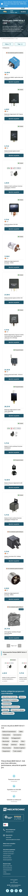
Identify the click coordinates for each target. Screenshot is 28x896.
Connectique (7, 703)
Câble (21, 731)
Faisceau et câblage (18, 710)
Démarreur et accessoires (11, 707)
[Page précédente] (8, 645)
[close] (27, 1)
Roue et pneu (7, 748)
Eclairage (5, 710)
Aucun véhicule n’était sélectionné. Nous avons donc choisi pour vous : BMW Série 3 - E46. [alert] (15, 3)
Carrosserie (17, 735)
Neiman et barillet (8, 713)
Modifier (23, 12)
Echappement (16, 738)
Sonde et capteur (19, 748)
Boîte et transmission (9, 731)
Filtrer (7, 44)
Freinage (5, 744)
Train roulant (17, 751)
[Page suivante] (19, 645)
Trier (19, 44)
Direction (5, 738)
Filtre (22, 741)
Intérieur (14, 744)
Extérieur (15, 741)
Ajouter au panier (14, 82)
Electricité (6, 741)
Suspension (6, 751)
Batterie (22, 697)
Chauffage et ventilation (10, 700)
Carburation (6, 735)
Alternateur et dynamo (9, 697)
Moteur (22, 744)
